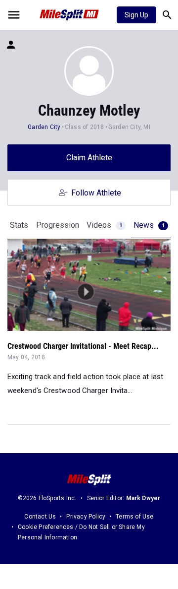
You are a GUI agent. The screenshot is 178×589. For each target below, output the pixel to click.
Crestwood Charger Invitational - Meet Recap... (83, 346)
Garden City (44, 127)
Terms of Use (134, 516)
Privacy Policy (85, 516)
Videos (104, 225)
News (149, 225)
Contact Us (40, 516)
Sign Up (136, 15)
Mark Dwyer (143, 498)
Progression (57, 225)
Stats (19, 225)
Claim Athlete (89, 157)
